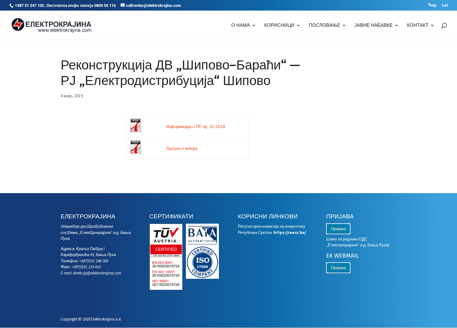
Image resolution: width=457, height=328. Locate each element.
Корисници (279, 25)
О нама (240, 25)
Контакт (417, 25)
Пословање (324, 25)
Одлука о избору (182, 148)
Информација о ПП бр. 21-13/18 (195, 126)
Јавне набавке (373, 25)
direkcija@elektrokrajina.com (97, 273)
